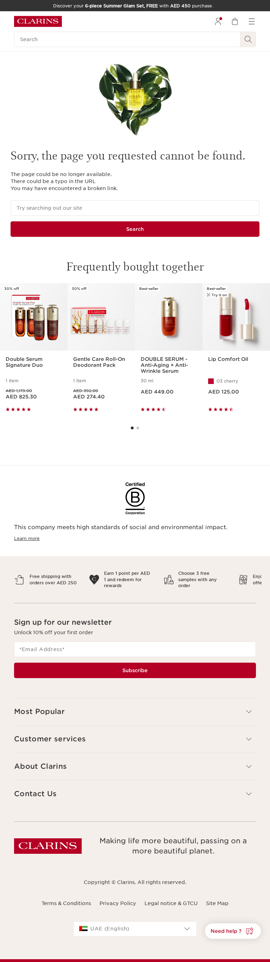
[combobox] (135, 929)
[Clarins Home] (38, 21)
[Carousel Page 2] (137, 428)
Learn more (27, 538)
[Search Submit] (248, 39)
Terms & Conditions (66, 903)
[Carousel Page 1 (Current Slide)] (132, 428)
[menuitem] (218, 21)
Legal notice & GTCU (171, 903)
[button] (135, 711)
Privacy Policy (117, 903)
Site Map (217, 903)
